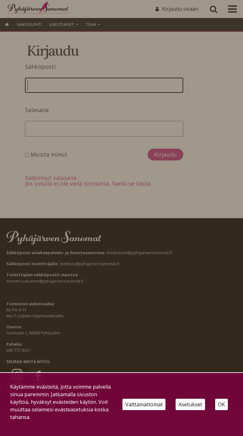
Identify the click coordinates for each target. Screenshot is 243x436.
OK (221, 404)
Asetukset (190, 404)
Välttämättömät (144, 404)
